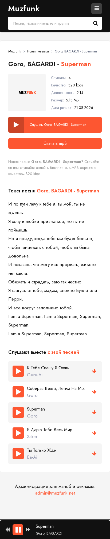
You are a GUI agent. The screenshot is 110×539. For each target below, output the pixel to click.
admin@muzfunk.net (55, 493)
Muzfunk (24, 8)
